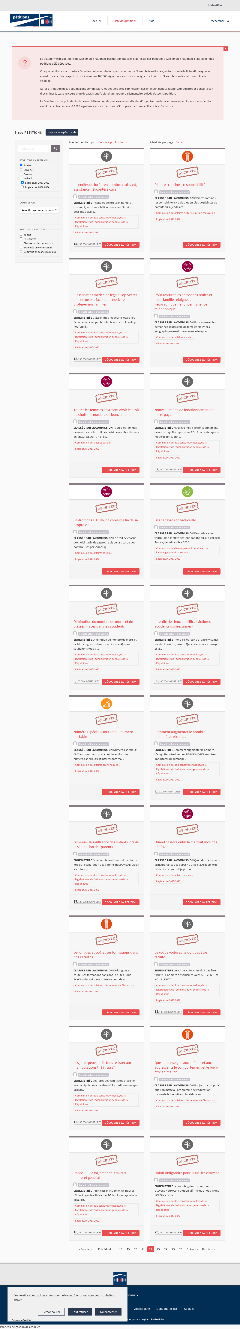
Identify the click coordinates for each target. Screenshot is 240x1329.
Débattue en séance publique (40, 251)
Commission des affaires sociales (174, 337)
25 (173, 1249)
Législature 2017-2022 (37, 182)
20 (177, 142)
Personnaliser (51, 1312)
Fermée (28, 174)
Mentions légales (167, 1308)
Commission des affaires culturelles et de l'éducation (185, 213)
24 (165, 1249)
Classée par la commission (38, 243)
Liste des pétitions (125, 21)
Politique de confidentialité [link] (21, 1320)
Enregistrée (30, 239)
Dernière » (208, 1249)
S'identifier (215, 5)
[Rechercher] (55, 148)
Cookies (189, 1308)
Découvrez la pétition (120, 244)
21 (143, 1249)
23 (158, 1249)
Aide (151, 21)
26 (180, 1249)
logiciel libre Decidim (153, 1319)
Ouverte (28, 169)
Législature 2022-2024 (37, 187)
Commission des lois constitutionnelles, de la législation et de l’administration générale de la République (101, 222)
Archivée (28, 178)
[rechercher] (228, 21)
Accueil (96, 21)
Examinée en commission (38, 247)
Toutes (27, 165)
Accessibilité (142, 1308)
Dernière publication (111, 142)
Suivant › (192, 1249)
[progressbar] (87, 246)
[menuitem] (113, 142)
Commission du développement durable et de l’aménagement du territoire (182, 550)
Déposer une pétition (60, 132)
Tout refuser (80, 1312)
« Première (85, 1249)
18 (120, 1249)
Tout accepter (108, 1312)
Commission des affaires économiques (96, 764)
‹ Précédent (104, 1249)
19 (128, 1249)
